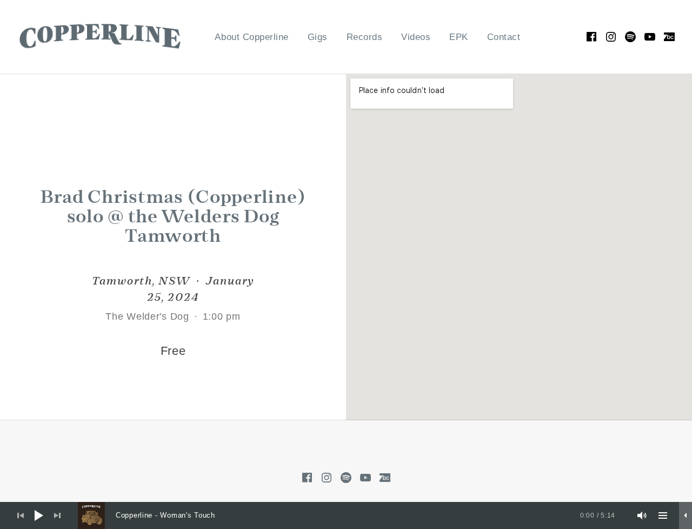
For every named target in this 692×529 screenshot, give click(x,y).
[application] (346, 515)
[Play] (39, 515)
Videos (415, 37)
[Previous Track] (20, 515)
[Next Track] (57, 515)
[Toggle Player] (685, 515)
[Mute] (642, 515)
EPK (458, 37)
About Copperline (251, 37)
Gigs (318, 37)
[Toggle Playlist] (662, 515)
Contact (504, 37)
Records (365, 37)
